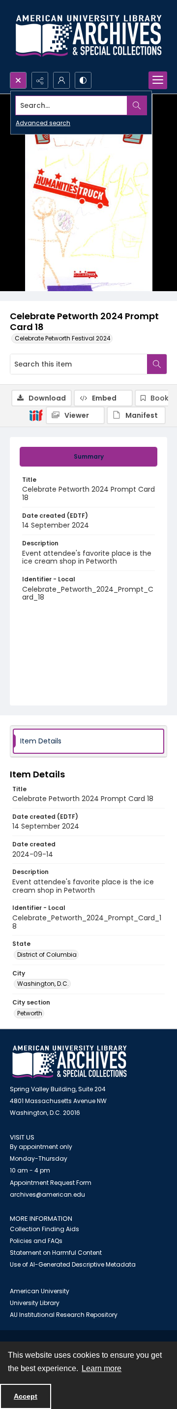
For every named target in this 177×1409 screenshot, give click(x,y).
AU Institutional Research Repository (64, 1314)
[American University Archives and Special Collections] (69, 1062)
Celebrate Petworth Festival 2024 (63, 338)
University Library (34, 1303)
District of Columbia (47, 954)
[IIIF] (36, 414)
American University (39, 1291)
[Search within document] (157, 364)
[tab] (88, 456)
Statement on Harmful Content (56, 1252)
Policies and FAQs (36, 1241)
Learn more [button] (101, 1368)
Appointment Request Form (50, 1182)
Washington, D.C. (43, 983)
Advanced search (43, 123)
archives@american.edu (47, 1194)
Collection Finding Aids (44, 1229)
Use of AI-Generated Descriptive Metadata (73, 1264)
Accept (25, 1396)
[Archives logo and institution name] (88, 36)
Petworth (29, 1013)
